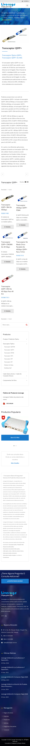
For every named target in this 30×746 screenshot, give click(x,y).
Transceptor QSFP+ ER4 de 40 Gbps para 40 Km (7, 290)
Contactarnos (6, 557)
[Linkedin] (5, 616)
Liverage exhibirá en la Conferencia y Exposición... (13, 659)
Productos (7, 719)
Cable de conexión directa (17, 551)
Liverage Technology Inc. (17, 739)
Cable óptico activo (7, 551)
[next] (26, 174)
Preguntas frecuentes (10, 726)
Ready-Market (21, 743)
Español (26, 1)
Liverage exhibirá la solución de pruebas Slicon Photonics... (14, 685)
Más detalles (15, 463)
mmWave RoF (8, 368)
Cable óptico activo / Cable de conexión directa (12, 375)
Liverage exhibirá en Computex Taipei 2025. (14, 677)
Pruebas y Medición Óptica (11, 339)
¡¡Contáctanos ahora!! (15, 581)
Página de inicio (8, 713)
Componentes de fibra (9, 380)
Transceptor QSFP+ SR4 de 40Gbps (6, 207)
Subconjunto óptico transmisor (10, 553)
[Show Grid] (25, 182)
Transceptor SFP (8, 359)
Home (5, 17)
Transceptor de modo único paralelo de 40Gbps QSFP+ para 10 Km (22, 247)
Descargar (9, 403)
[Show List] (28, 182)
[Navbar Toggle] (27, 5)
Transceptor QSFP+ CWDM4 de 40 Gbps (6, 244)
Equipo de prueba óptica (8, 546)
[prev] (2, 174)
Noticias (6, 723)
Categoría (10, 17)
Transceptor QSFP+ (7, 20)
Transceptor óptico (19, 17)
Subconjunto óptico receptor (9, 555)
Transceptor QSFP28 (9, 347)
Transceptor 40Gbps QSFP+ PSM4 (21, 207)
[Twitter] (3, 616)
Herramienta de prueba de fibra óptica (11, 548)
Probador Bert (20, 544)
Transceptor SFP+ (8, 356)
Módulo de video (8, 365)
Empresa (6, 716)
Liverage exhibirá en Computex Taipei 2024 (14, 694)
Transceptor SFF (8, 362)
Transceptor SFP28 (9, 353)
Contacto (6, 730)
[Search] (27, 325)
